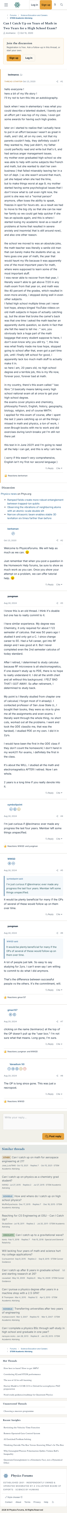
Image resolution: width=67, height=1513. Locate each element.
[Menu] (6, 4)
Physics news (9, 493)
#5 (61, 870)
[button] (57, 81)
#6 (61, 933)
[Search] (61, 4)
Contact (8, 1502)
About (18, 1502)
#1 (61, 81)
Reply (51, 468)
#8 (61, 1075)
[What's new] (55, 4)
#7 (61, 1021)
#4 (61, 816)
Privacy (37, 1502)
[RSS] (52, 1502)
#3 (61, 603)
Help (46, 1502)
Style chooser (13, 1497)
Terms (27, 1502)
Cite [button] (58, 468)
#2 (61, 540)
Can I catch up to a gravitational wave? (40, 1235)
